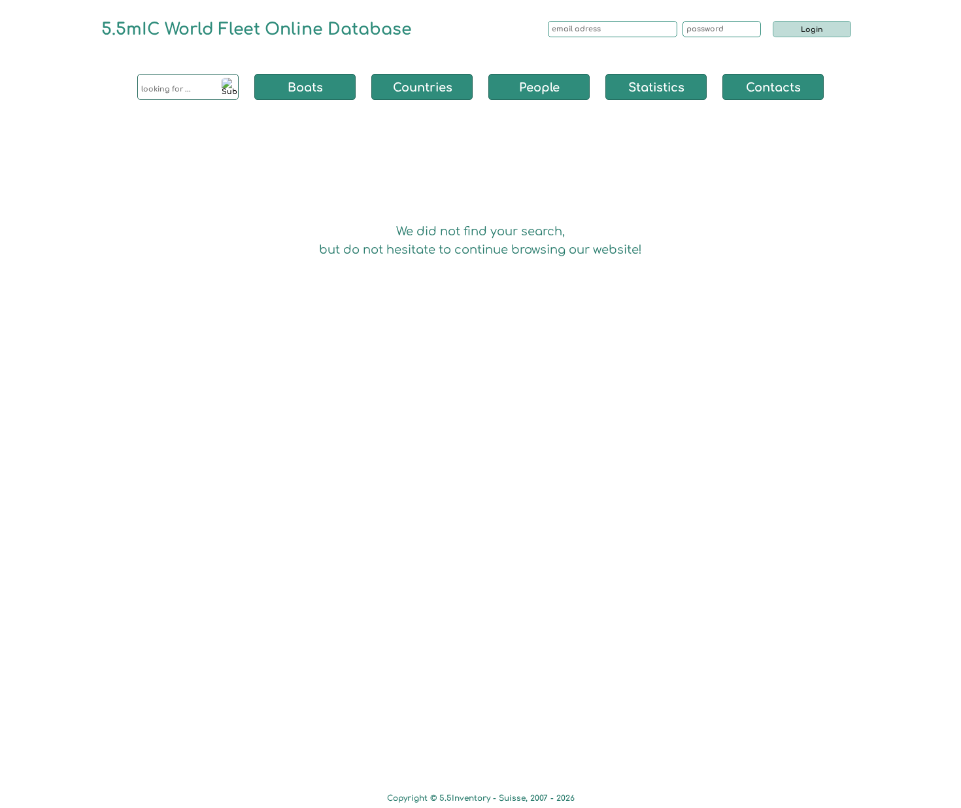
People (539, 87)
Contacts (773, 87)
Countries (422, 87)
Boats (305, 87)
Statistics (656, 87)
